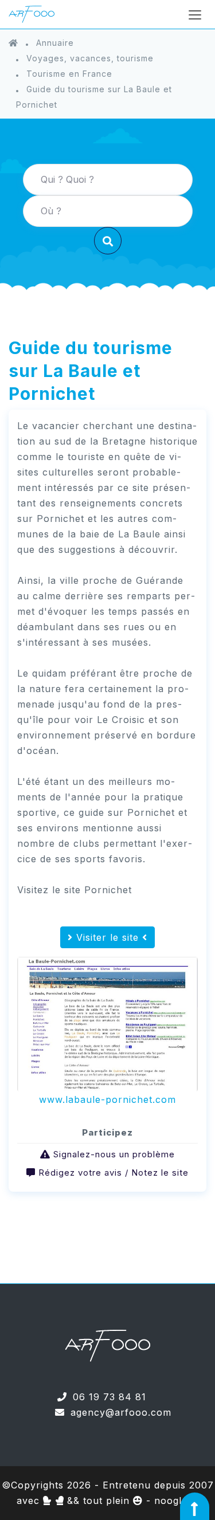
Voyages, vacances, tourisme (90, 58)
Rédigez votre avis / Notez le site (113, 1172)
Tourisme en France (69, 73)
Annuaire (55, 43)
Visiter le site (107, 937)
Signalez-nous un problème (114, 1154)
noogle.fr (176, 1500)
